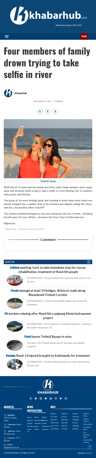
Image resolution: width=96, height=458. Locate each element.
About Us (53, 414)
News (36, 417)
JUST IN (9, 262)
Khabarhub (20, 93)
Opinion (29, 423)
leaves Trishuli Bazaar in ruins (48, 336)
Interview (36, 423)
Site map (64, 426)
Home (29, 417)
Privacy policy (87, 424)
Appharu (88, 453)
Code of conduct (86, 420)
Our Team (53, 417)
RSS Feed (64, 423)
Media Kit (53, 420)
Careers (75, 423)
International (36, 420)
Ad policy (75, 429)
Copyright (75, 426)
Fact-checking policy (86, 434)
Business (44, 420)
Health (44, 423)
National (29, 420)
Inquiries (64, 414)
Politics (44, 417)
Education (29, 426)
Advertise (75, 417)
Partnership (54, 423)
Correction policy (87, 428)
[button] (89, 446)
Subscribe (64, 420)
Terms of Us (54, 426)
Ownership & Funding (87, 441)
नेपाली (84, 36)
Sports (36, 426)
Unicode (64, 429)
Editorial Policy (86, 415)
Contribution (54, 429)
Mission (64, 417)
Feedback (75, 420)
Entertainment (44, 426)
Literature (44, 429)
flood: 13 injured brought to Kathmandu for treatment (48, 355)
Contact (75, 414)
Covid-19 (29, 430)
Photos (36, 429)
